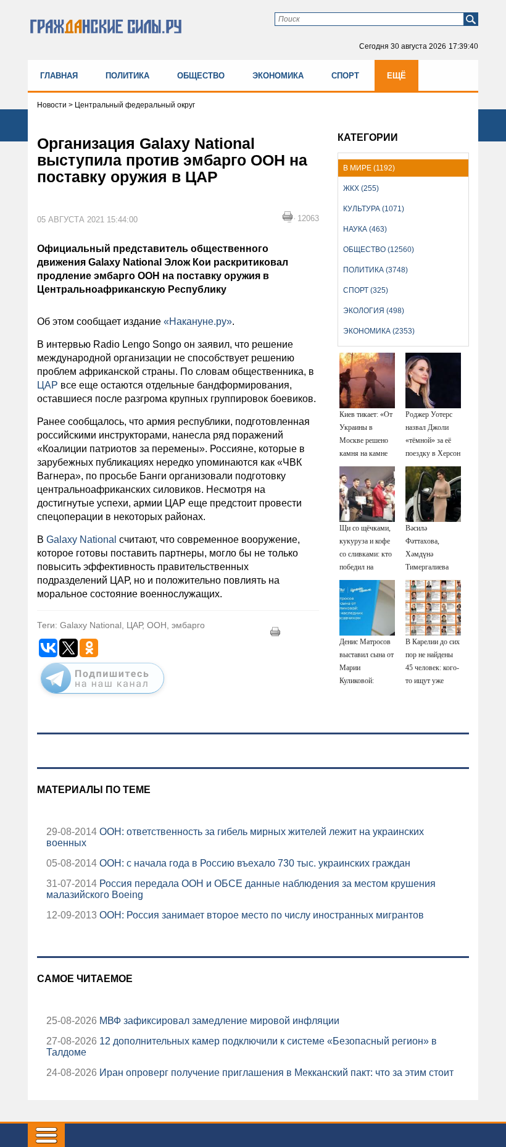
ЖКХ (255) (361, 188)
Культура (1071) (373, 208)
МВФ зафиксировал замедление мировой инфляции (218, 1020)
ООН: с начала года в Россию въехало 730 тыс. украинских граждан (253, 863)
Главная (59, 75)
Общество (201, 75)
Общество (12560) (378, 249)
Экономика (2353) (379, 331)
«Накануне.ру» (198, 321)
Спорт (345, 75)
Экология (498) (373, 310)
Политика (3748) (375, 270)
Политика (127, 75)
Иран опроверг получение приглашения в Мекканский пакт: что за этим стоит (275, 1072)
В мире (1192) (369, 168)
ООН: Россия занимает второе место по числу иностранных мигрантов (260, 915)
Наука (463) (365, 229)
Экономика (278, 75)
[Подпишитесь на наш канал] (102, 696)
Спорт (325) (365, 290)
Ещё (396, 75)
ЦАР (47, 385)
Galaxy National (81, 539)
